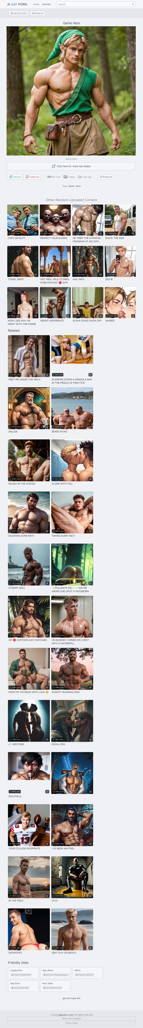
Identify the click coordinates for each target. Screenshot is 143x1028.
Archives (46, 4)
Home (36, 4)
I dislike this (34, 177)
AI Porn (17, 4)
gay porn (67, 998)
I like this (17, 177)
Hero (78, 186)
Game (71, 186)
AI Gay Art (107, 177)
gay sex (76, 998)
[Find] (133, 4)
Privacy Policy (71, 1023)
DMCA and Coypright (71, 1018)
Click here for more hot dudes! (73, 166)
